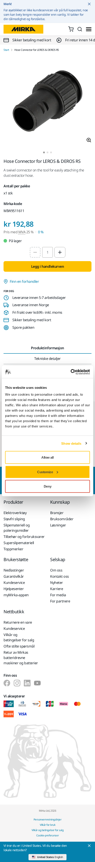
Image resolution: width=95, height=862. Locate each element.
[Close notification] (89, 4)
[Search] (79, 29)
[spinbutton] (47, 252)
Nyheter (56, 582)
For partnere (60, 601)
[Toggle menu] (88, 29)
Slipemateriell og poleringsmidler (17, 528)
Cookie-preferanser (47, 835)
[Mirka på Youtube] (37, 683)
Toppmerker (13, 549)
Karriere (56, 588)
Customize (45, 472)
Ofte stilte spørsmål (19, 646)
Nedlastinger (14, 570)
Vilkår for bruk (47, 825)
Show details (71, 443)
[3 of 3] (51, 152)
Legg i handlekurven (47, 266)
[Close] (89, 845)
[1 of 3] (44, 152)
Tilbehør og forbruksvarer (24, 536)
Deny (47, 486)
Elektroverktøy (15, 512)
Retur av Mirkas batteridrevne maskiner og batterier (21, 657)
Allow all (47, 457)
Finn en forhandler (24, 281)
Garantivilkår (14, 576)
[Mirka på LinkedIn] (27, 683)
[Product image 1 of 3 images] (47, 101)
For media (58, 594)
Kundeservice (14, 582)
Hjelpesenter (14, 588)
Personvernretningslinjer (47, 819)
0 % (41, 232)
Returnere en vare (18, 622)
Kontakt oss (59, 576)
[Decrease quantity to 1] (35, 252)
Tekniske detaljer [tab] (47, 358)
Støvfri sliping (14, 518)
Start (6, 50)
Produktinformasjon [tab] (47, 348)
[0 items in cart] (71, 29)
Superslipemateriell (19, 542)
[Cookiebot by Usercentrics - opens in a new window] (70, 372)
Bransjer (56, 512)
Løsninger (58, 525)
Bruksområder (61, 518)
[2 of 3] (47, 152)
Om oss (56, 570)
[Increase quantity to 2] (60, 252)
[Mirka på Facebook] (7, 683)
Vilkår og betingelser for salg (19, 637)
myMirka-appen (16, 594)
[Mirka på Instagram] (17, 683)
